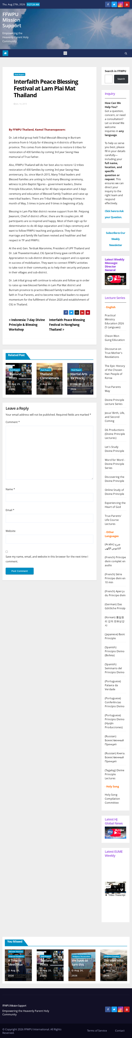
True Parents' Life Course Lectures (113, 520)
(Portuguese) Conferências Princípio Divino (114, 702)
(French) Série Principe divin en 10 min (115, 578)
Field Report (19, 74)
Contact (120, 1030)
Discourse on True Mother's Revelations (114, 353)
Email (10, 510)
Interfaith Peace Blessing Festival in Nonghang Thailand (67, 325)
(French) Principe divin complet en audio (115, 561)
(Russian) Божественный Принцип (114, 740)
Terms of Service (97, 1030)
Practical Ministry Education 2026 (114, 319)
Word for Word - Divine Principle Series (115, 464)
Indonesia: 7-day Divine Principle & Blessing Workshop (27, 325)
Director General (16, 951)
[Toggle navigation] (65, 53)
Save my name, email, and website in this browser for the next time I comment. (47, 559)
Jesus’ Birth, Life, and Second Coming (115, 417)
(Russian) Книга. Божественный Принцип (115, 757)
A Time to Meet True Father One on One (16, 966)
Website (10, 531)
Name (10, 489)
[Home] (5, 53)
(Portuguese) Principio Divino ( (114, 719)
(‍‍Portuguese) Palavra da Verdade (113, 685)
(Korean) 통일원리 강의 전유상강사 (114, 621)
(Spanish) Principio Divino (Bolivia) (114, 651)
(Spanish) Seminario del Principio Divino (114, 668)
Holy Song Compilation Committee (112, 798)
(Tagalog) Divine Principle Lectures (114, 774)
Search (121, 78)
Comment (13, 422)
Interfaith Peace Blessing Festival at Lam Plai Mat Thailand (46, 88)
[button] (126, 53)
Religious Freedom (111, 956)
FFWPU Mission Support (11, 20)
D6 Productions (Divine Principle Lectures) (115, 434)
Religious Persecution (81, 956)
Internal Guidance (16, 956)
